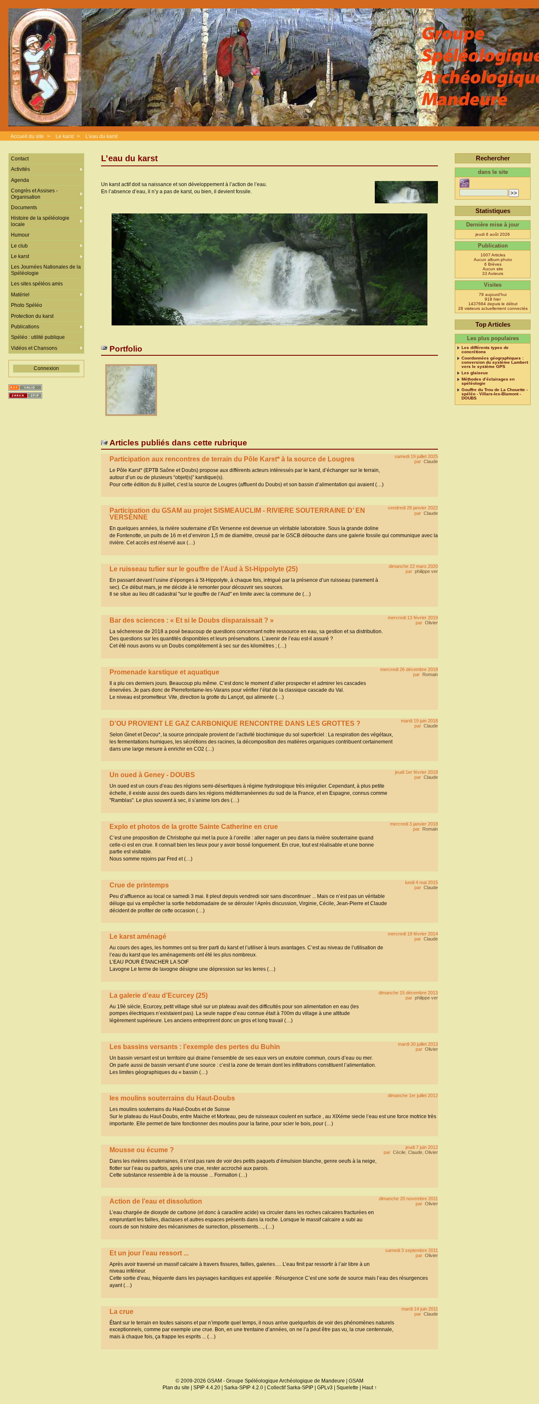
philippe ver (426, 571)
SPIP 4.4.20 (206, 1388)
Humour (20, 235)
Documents (24, 207)
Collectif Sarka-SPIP (290, 1388)
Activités (20, 169)
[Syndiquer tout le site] (25, 387)
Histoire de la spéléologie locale (40, 221)
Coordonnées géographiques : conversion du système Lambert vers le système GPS (495, 362)
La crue (121, 1311)
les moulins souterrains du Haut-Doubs (172, 1098)
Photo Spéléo (26, 305)
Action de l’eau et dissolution (155, 1201)
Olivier (431, 622)
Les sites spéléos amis (37, 284)
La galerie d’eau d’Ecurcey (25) (158, 995)
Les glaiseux (475, 373)
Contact (20, 159)
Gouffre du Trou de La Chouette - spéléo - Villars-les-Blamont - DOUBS (495, 394)
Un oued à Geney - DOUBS (152, 774)
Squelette (347, 1388)
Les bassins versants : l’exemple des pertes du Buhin (194, 1046)
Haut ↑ (369, 1388)
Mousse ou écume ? (141, 1150)
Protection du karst (32, 316)
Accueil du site (27, 136)
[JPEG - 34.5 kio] (131, 418)
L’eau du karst (101, 136)
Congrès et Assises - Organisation (34, 194)
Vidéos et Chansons (34, 348)
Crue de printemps (139, 885)
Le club (19, 246)
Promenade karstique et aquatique (164, 672)
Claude (431, 461)
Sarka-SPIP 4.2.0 (243, 1388)
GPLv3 (325, 1388)
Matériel (20, 295)
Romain (430, 674)
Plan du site (176, 1388)
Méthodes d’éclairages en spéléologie (488, 381)
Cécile (399, 1152)
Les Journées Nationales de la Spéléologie (46, 270)
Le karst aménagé (137, 936)
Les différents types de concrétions (485, 350)
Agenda (20, 180)
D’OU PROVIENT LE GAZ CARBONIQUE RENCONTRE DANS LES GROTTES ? (234, 723)
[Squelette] (25, 395)
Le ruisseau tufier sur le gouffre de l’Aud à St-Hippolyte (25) (203, 569)
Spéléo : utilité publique (38, 337)
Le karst (65, 136)
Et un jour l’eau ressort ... (149, 1253)
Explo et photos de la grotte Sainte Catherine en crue (193, 826)
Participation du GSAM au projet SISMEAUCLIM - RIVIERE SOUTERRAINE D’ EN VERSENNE (237, 514)
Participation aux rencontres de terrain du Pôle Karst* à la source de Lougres (232, 459)
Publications (25, 327)
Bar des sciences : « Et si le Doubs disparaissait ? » (191, 620)
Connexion (46, 368)
